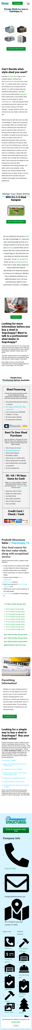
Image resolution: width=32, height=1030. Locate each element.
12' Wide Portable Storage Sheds (16, 638)
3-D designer (21, 259)
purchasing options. (21, 262)
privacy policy (15, 1022)
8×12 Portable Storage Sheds (15, 614)
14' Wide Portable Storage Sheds (16, 641)
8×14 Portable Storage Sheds (15, 617)
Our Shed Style (12, 76)
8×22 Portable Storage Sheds (15, 627)
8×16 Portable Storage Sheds (15, 619)
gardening (10, 248)
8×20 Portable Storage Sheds (15, 624)
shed (27, 236)
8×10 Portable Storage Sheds (15, 611)
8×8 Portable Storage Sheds (15, 609)
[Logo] (5, 3)
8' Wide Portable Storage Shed (16, 604)
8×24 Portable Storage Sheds (15, 629)
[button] (28, 4)
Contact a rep (21, 486)
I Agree (16, 1025)
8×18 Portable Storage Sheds (15, 622)
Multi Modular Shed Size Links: (16, 645)
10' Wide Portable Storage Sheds (16, 634)
